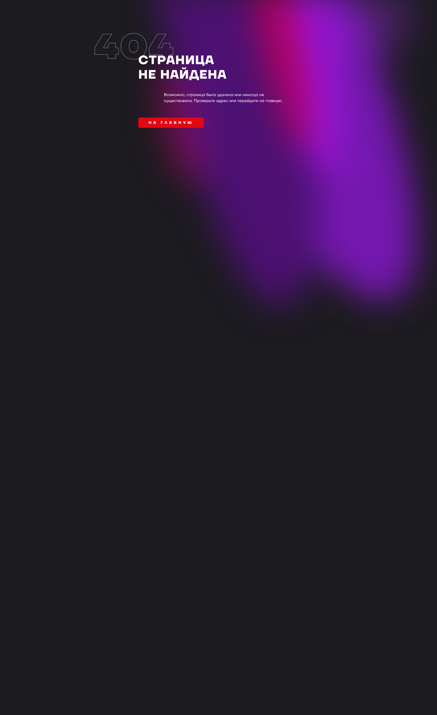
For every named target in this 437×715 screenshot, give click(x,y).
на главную (171, 122)
